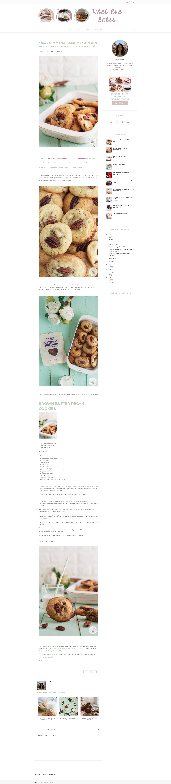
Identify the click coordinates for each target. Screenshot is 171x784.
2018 (109, 269)
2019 (109, 267)
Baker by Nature (49, 541)
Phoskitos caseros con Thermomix (121, 206)
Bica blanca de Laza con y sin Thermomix (123, 190)
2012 (109, 282)
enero (111, 261)
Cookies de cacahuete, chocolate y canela (47, 718)
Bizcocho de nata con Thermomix (120, 149)
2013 (109, 280)
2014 (109, 277)
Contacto (98, 29)
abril (110, 239)
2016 (109, 275)
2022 (109, 234)
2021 (109, 237)
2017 (109, 272)
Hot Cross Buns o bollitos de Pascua (123, 140)
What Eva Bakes (48, 782)
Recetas (87, 29)
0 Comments (57, 51)
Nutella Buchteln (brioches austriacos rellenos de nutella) (122, 198)
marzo (111, 242)
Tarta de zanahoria (120, 214)
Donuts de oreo (113, 244)
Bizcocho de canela (119, 164)
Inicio (69, 29)
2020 (109, 264)
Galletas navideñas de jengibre (90, 718)
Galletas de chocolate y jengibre (68, 718)
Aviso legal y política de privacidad (44, 774)
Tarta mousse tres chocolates (119, 157)
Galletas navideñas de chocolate (121, 173)
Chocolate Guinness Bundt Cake (122, 181)
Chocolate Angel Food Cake (117, 247)
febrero (111, 258)
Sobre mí (78, 29)
